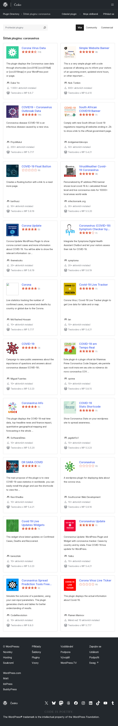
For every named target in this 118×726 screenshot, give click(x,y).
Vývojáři (65, 657)
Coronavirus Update (92, 521)
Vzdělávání (67, 646)
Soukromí (8, 662)
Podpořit (94, 657)
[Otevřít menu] (113, 4)
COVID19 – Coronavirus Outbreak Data (37, 109)
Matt (6, 678)
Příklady (36, 646)
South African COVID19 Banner (89, 109)
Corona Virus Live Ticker (95, 580)
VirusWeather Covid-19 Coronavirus (92, 168)
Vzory (35, 662)
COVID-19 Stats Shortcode (90, 404)
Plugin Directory (11, 14)
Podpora (65, 652)
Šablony (36, 652)
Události (94, 652)
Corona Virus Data (34, 48)
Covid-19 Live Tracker (93, 284)
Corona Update (31, 225)
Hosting (7, 657)
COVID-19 (28, 343)
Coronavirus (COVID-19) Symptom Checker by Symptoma (95, 227)
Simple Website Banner (94, 48)
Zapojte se (95, 646)
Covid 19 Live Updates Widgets (33, 523)
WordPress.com (12, 673)
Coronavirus (87, 462)
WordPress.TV (69, 662)
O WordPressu (11, 646)
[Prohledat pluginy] (45, 28)
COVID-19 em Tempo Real (88, 345)
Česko (14, 703)
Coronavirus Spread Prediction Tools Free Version (36, 582)
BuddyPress (10, 689)
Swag (94, 662)
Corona (26, 284)
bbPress (7, 683)
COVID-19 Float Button (36, 166)
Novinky (7, 652)
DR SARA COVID (32, 462)
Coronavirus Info (32, 403)
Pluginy (36, 657)
